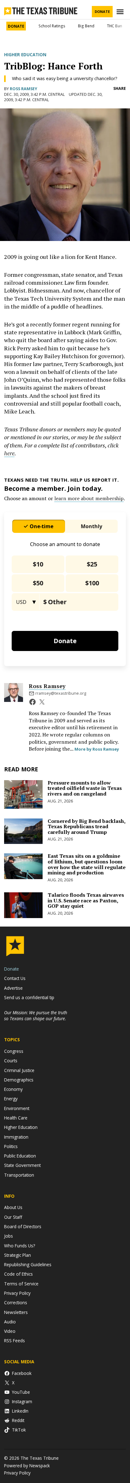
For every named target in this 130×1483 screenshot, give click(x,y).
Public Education (20, 1156)
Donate (102, 11)
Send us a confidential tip (29, 997)
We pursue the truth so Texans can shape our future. (35, 1015)
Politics (11, 1146)
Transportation (19, 1175)
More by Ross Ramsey (96, 749)
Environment (16, 1108)
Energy (11, 1099)
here (9, 453)
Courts (10, 1061)
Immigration (16, 1137)
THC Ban (114, 26)
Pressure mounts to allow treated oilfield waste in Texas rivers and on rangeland (85, 788)
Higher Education (25, 54)
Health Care (15, 1118)
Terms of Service (21, 1284)
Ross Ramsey (23, 88)
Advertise (13, 988)
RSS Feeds (14, 1340)
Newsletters (16, 1312)
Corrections (15, 1302)
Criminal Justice (19, 1070)
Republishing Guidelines (27, 1264)
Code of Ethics (18, 1274)
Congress (13, 1051)
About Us (13, 1207)
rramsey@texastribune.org (60, 693)
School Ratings (51, 26)
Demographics (18, 1080)
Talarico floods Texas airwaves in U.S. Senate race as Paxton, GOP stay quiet (86, 900)
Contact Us (15, 978)
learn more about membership (89, 498)
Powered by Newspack (27, 1466)
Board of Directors (22, 1226)
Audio (10, 1322)
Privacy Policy (17, 1293)
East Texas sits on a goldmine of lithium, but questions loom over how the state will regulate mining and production (87, 864)
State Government (22, 1165)
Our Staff (13, 1217)
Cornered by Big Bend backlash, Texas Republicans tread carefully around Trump (86, 826)
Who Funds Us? (19, 1246)
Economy (13, 1089)
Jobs (8, 1236)
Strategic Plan (17, 1255)
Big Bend (86, 26)
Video (9, 1331)
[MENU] (120, 11)
